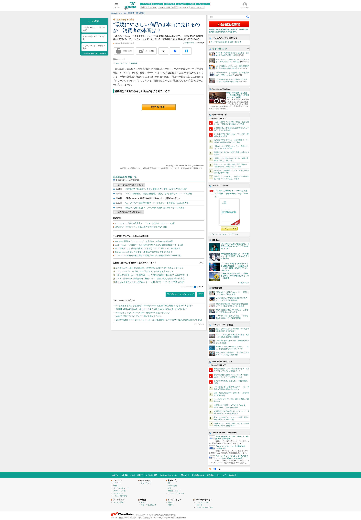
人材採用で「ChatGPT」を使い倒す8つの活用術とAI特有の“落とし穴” (156, 189)
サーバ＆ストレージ (121, 488)
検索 (248, 17)
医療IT (170, 502)
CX (169, 488)
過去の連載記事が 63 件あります (130, 212)
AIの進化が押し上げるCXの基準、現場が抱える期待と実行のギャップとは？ (149, 268)
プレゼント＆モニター (204, 507)
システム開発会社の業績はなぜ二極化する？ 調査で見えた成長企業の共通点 (150, 279)
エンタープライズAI (176, 493)
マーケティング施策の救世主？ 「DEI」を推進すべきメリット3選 (145, 223)
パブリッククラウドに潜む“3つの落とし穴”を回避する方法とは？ (144, 271)
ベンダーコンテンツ (219, 49)
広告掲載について (198, 475)
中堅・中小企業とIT (148, 505)
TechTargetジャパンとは (168, 475)
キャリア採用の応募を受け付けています (226, 42)
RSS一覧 (199, 505)
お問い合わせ (184, 475)
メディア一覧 (116, 518)
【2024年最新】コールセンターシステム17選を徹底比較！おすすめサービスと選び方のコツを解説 (158, 320)
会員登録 (124, 475)
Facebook (214, 469)
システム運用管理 (120, 496)
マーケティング (121, 63)
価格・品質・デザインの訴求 (94, 37)
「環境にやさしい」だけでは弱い (94, 28)
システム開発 (118, 502)
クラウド (116, 483)
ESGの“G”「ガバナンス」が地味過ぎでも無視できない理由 (141, 227)
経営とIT (144, 502)
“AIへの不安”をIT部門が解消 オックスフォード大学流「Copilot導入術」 (157, 203)
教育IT (170, 505)
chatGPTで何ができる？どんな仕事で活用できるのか (138, 316)
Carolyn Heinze (189, 43)
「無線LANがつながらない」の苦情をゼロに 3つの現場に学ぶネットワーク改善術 (235, 276)
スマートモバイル (120, 491)
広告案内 (133, 518)
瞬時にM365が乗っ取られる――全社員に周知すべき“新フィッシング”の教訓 (237, 95)
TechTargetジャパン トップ (180, 294)
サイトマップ (221, 475)
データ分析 (172, 486)
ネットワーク (118, 493)
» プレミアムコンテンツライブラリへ (224, 234)
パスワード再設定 (137, 475)
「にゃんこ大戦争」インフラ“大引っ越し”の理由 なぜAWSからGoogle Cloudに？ (231, 194)
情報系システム (174, 491)
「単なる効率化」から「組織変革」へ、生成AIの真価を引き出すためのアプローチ (152, 275)
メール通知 (149, 51)
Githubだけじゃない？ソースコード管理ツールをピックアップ (142, 313)
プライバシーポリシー (157, 518)
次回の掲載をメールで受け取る (127, 180)
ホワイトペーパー (202, 502)
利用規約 (210, 475)
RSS (210, 469)
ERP (200, 294)
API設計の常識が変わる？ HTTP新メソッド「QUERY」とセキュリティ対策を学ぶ (235, 256)
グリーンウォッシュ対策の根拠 (94, 46)
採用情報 (182, 518)
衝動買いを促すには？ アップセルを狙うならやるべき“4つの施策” (155, 208)
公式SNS (125, 518)
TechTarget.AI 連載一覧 (125, 177)
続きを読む (159, 107)
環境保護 (134, 63)
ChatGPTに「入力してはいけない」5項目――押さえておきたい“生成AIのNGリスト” (235, 246)
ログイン (115, 475)
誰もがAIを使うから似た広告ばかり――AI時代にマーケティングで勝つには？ (150, 282)
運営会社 (174, 518)
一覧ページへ (244, 283)
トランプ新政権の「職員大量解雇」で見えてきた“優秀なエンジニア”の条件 (158, 194)
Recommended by (187, 287)
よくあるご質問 (151, 475)
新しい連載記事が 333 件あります (130, 185)
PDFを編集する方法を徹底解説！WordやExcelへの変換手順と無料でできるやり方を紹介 (154, 306)
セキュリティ (146, 483)
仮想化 (115, 486)
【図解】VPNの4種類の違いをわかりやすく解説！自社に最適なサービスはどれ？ (151, 309)
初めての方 (232, 475)
